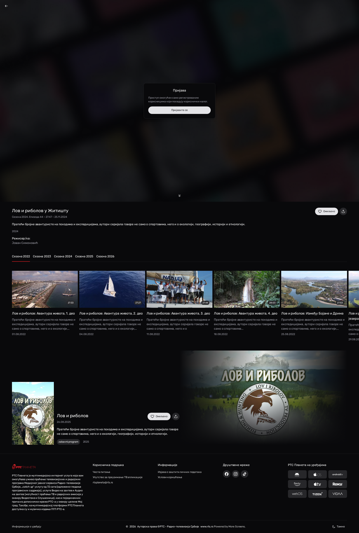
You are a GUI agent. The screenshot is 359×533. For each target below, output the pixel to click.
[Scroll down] (179, 195)
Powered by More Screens (229, 526)
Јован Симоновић (25, 243)
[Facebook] (226, 474)
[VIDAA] (337, 494)
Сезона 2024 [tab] (63, 256)
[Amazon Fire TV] (297, 484)
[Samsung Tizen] (317, 494)
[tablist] (179, 258)
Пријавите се (179, 110)
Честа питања (101, 472)
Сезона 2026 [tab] (105, 256)
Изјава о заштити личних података (180, 472)
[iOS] (317, 474)
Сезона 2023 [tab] (42, 256)
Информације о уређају (26, 526)
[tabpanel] (179, 303)
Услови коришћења (170, 477)
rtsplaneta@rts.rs (103, 482)
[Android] (297, 474)
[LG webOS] (297, 494)
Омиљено (329, 211)
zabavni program (68, 441)
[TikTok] (244, 474)
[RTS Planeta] (24, 467)
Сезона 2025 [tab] (84, 256)
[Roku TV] (337, 484)
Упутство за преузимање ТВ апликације (117, 477)
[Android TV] (337, 474)
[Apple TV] (317, 484)
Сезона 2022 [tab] (21, 256)
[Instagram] (235, 474)
